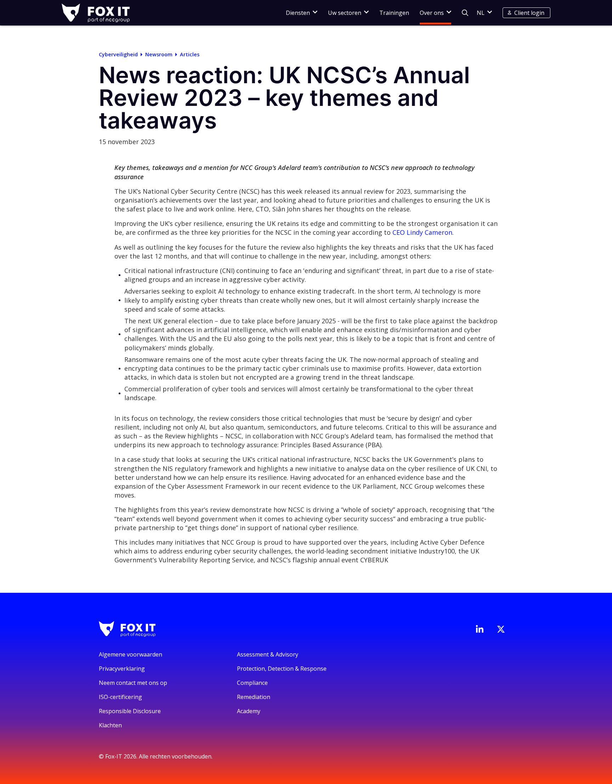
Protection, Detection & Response (282, 668)
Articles (189, 54)
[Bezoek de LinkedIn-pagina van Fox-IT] (479, 629)
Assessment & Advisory (267, 654)
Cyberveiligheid (118, 54)
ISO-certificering (120, 697)
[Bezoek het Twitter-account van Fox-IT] (501, 629)
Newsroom (158, 54)
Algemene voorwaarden (130, 654)
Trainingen (394, 13)
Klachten (110, 725)
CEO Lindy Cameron (422, 232)
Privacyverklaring (122, 668)
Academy (248, 711)
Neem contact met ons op (133, 683)
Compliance (252, 683)
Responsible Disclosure (130, 711)
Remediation (253, 697)
